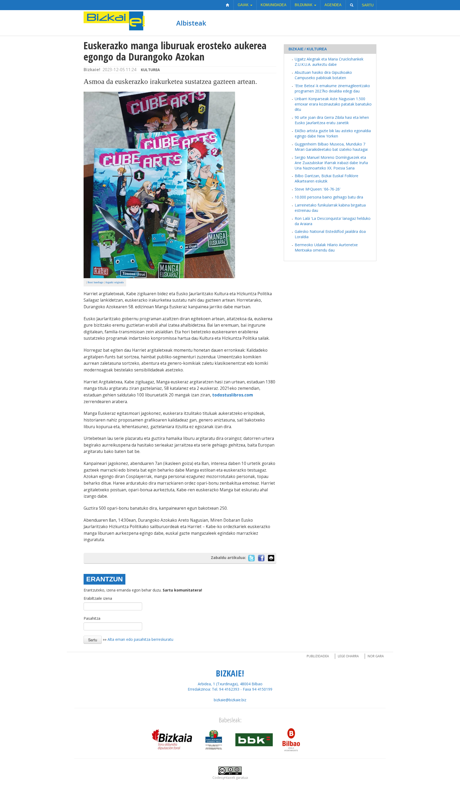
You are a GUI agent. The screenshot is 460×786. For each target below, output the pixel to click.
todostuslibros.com (232, 395)
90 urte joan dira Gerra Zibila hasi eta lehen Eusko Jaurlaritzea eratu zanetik (332, 120)
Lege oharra (348, 656)
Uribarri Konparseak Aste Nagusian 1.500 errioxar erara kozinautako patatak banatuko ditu (333, 104)
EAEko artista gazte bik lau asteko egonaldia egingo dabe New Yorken (333, 133)
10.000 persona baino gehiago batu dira (329, 197)
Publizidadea (318, 656)
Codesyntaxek (223, 777)
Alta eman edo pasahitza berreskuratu (140, 639)
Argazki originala (114, 282)
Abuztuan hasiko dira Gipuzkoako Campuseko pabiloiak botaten (323, 75)
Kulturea (150, 69)
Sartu (367, 5)
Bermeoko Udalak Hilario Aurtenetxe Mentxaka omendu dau (326, 247)
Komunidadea (273, 5)
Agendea (333, 5)
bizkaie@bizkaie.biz (230, 699)
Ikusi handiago (95, 282)
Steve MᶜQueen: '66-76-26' (317, 189)
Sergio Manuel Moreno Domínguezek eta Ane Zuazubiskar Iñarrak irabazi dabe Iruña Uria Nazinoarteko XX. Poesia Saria (331, 163)
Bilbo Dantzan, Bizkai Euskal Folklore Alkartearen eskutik (326, 178)
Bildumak (304, 5)
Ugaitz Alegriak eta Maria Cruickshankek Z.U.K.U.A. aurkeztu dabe (329, 61)
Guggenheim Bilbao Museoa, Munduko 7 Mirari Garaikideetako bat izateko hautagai (331, 146)
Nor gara (376, 656)
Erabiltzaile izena (98, 598)
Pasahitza (92, 618)
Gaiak (244, 5)
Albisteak (191, 22)
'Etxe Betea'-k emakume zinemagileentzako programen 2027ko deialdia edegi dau (332, 88)
